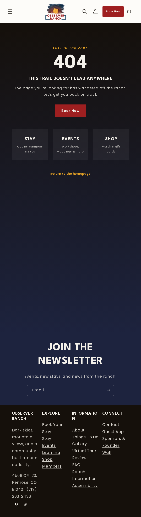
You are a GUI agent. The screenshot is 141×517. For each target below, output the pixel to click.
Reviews (80, 458)
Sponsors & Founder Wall (113, 445)
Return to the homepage (70, 174)
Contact (110, 424)
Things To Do (85, 437)
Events (49, 445)
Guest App (113, 431)
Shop (47, 459)
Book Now (113, 11)
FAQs (77, 464)
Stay (46, 438)
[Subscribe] (108, 390)
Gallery (79, 444)
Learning (51, 452)
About (78, 430)
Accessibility (85, 485)
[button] (10, 11)
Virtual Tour (84, 451)
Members (52, 466)
